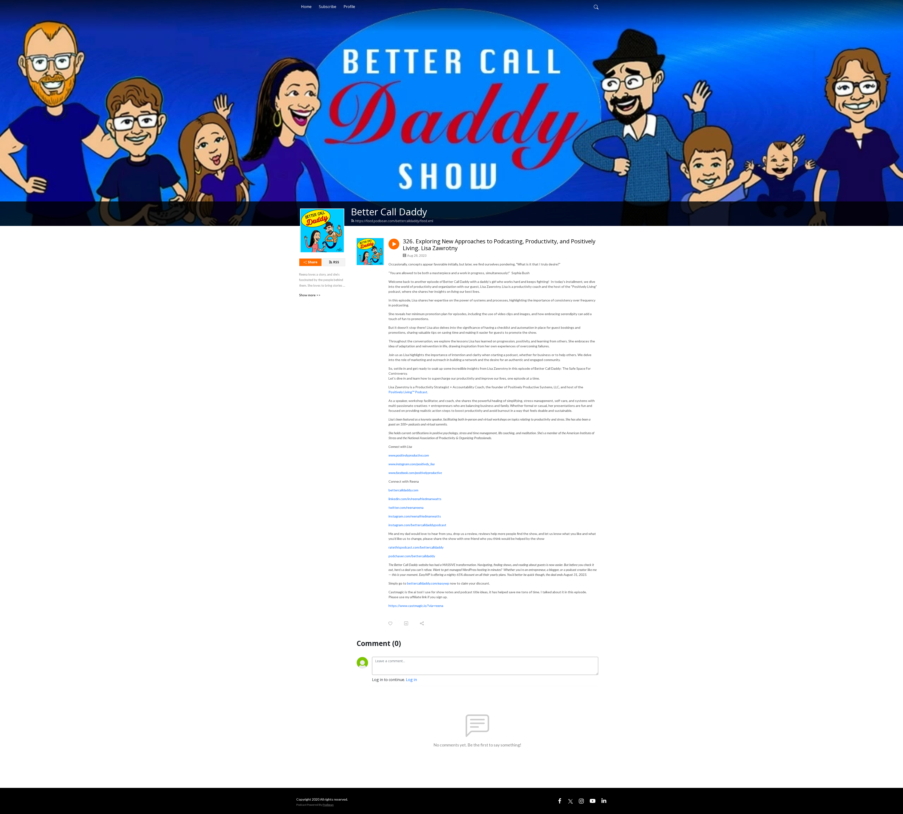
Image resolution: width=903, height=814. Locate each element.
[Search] (596, 6)
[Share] (422, 623)
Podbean (328, 804)
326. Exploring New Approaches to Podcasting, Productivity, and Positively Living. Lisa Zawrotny (499, 245)
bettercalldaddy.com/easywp (428, 583)
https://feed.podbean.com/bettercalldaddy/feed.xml (394, 221)
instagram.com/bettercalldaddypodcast (417, 525)
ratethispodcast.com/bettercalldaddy (416, 547)
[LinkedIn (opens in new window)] (604, 800)
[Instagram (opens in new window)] (581, 800)
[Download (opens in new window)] (406, 623)
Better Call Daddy (389, 211)
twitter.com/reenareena (406, 507)
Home (306, 6)
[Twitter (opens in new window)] (570, 800)
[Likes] (390, 623)
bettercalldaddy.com (403, 490)
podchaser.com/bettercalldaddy (411, 556)
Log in (411, 679)
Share (312, 262)
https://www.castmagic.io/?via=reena (415, 606)
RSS (336, 262)
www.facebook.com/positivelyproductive (415, 473)
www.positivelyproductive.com (408, 455)
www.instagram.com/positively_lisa (411, 464)
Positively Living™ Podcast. (408, 392)
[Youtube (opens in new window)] (592, 800)
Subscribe (327, 6)
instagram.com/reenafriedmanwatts (414, 516)
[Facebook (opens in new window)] (559, 800)
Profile (349, 6)
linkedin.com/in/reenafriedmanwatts (414, 499)
